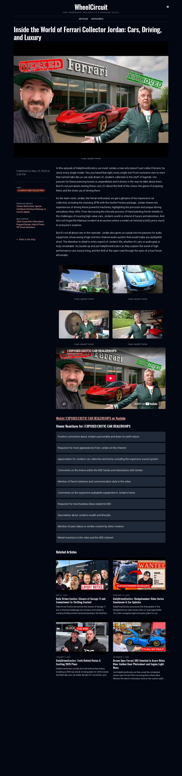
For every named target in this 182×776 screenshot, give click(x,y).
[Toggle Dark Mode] (167, 7)
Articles (83, 19)
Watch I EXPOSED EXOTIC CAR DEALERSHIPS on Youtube (91, 418)
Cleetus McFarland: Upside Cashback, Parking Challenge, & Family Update (31, 209)
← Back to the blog (25, 239)
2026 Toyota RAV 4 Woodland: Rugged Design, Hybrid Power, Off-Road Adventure (30, 224)
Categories (97, 19)
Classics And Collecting (31, 190)
